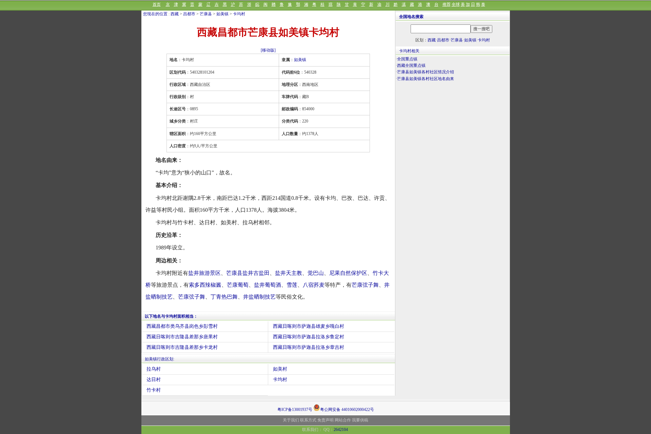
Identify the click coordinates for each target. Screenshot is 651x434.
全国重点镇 (407, 59)
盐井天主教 (288, 273)
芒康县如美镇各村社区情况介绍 (425, 72)
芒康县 (206, 14)
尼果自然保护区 (348, 273)
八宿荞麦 (313, 285)
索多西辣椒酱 (205, 285)
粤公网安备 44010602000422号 (347, 409)
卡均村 (239, 14)
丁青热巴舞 (224, 297)
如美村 (280, 369)
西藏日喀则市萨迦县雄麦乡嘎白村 (308, 326)
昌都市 (189, 14)
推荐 (446, 4)
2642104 (341, 429)
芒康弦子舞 (365, 285)
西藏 (175, 14)
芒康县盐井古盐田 (248, 273)
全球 (456, 4)
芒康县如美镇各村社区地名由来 (425, 78)
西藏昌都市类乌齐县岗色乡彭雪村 (182, 326)
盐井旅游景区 (204, 273)
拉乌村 (153, 369)
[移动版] (268, 50)
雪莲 (292, 285)
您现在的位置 (155, 14)
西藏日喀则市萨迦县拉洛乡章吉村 (308, 347)
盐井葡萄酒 (267, 285)
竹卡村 (153, 390)
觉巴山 (316, 273)
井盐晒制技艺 (259, 297)
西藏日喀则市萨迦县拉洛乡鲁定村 (308, 336)
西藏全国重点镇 (411, 65)
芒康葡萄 (238, 285)
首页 (157, 4)
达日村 (153, 379)
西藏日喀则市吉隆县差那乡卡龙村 (182, 347)
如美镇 (222, 14)
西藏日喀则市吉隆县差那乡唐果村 (182, 336)
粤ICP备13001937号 (294, 409)
